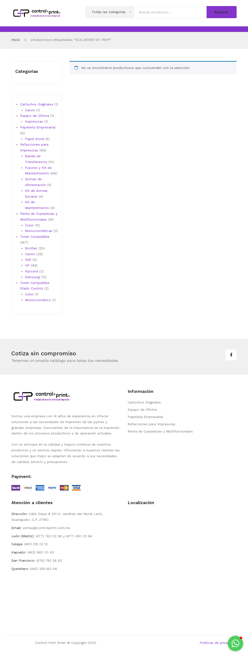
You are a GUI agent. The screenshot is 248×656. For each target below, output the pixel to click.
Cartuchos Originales (144, 402)
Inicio (15, 40)
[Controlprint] (36, 13)
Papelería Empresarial (145, 417)
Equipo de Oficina (142, 409)
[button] (235, 643)
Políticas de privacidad (218, 643)
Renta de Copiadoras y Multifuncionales (160, 431)
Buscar (221, 12)
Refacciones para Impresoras (151, 424)
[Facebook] (231, 355)
